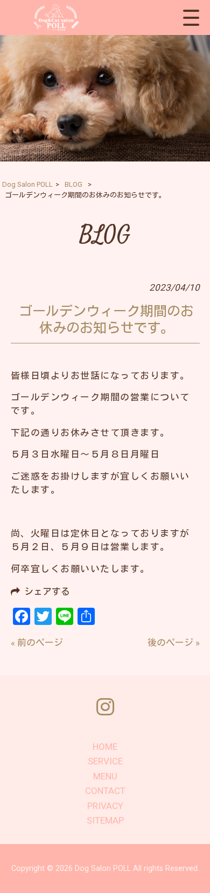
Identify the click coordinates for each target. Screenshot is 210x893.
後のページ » (174, 642)
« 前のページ (37, 642)
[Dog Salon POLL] (55, 17)
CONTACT (105, 790)
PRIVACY (105, 805)
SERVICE (105, 761)
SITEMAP (105, 820)
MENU (105, 776)
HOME (105, 746)
